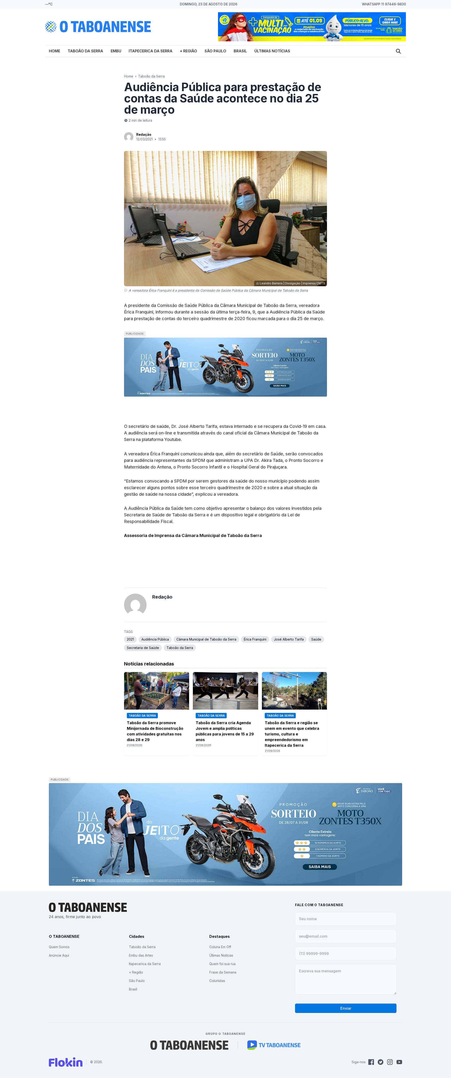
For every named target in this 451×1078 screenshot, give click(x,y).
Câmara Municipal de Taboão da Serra (206, 639)
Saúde (316, 639)
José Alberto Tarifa (289, 639)
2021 (130, 639)
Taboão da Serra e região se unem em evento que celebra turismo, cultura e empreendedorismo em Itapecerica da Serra (292, 734)
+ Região (188, 51)
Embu (116, 51)
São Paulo (215, 51)
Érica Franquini (255, 639)
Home (54, 51)
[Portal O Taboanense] (189, 1045)
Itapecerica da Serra (150, 51)
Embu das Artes (141, 955)
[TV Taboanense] (274, 1045)
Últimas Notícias (272, 51)
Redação (143, 134)
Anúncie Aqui (59, 955)
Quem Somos (59, 947)
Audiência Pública (155, 639)
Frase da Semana (222, 972)
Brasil (240, 51)
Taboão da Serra (85, 51)
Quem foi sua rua (222, 964)
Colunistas (217, 981)
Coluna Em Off (220, 947)
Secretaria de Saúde (143, 648)
